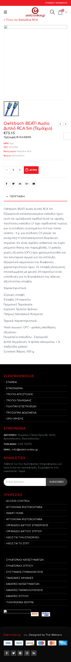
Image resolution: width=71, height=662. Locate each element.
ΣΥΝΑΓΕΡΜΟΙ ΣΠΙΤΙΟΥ (19, 566)
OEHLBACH (17, 156)
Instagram (27, 653)
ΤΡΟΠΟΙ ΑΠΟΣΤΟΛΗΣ (19, 394)
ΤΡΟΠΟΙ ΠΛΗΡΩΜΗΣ (18, 400)
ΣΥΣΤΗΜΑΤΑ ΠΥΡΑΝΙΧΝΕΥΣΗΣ (24, 572)
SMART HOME (14, 513)
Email (34, 184)
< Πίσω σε (21, 19)
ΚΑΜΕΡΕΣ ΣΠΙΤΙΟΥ (17, 596)
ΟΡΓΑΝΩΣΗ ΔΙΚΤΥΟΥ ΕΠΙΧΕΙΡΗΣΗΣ (27, 525)
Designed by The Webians (45, 635)
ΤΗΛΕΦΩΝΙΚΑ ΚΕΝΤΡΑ (19, 602)
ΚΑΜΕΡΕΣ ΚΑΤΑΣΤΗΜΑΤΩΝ (22, 584)
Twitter (13, 184)
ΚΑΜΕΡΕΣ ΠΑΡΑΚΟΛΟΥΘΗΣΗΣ (24, 590)
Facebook (6, 184)
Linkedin (34, 653)
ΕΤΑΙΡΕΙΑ (11, 382)
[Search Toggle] (52, 12)
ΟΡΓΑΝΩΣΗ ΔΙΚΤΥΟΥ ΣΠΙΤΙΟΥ (24, 531)
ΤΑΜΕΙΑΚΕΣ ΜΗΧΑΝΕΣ (19, 578)
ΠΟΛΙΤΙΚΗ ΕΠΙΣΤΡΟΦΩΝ (21, 406)
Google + (27, 184)
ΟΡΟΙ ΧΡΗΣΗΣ (14, 418)
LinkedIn (20, 184)
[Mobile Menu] (6, 12)
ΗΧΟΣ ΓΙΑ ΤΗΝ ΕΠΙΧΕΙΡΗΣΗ (22, 537)
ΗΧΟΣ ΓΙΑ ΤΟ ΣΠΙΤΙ (17, 543)
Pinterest (20, 653)
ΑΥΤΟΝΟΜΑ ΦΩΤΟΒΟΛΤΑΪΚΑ (24, 507)
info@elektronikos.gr (25, 449)
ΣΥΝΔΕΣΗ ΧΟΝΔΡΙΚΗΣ (56, 3)
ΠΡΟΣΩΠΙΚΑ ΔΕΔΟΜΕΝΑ (21, 412)
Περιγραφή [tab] (17, 196)
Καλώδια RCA (24, 151)
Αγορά (33, 170)
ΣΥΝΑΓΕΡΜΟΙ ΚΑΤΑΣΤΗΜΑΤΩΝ (25, 560)
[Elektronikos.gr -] (35, 12)
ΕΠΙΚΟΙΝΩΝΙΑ (14, 388)
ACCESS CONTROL (18, 501)
